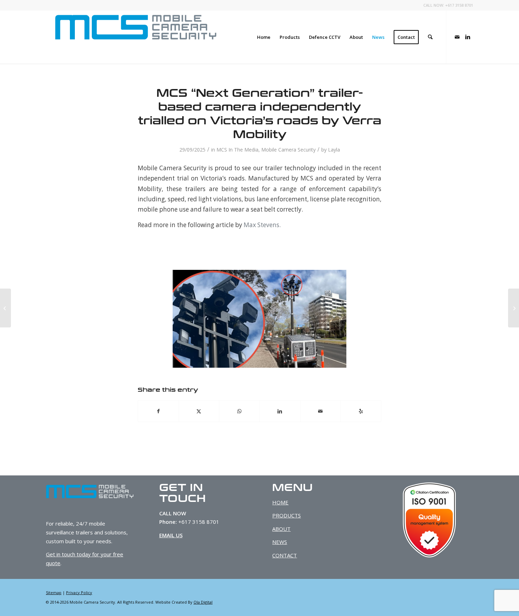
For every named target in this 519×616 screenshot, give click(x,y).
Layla (334, 149)
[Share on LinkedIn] (280, 411)
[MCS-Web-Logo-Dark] (135, 37)
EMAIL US (171, 535)
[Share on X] (199, 411)
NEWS (279, 541)
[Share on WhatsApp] (239, 411)
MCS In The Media (237, 149)
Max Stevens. (262, 225)
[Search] (430, 37)
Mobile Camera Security (288, 149)
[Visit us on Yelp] (361, 411)
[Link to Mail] (457, 36)
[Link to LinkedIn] (468, 36)
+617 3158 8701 (459, 5)
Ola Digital (203, 602)
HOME (280, 502)
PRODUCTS (286, 515)
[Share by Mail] (320, 411)
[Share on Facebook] (158, 411)
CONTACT (284, 555)
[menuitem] (263, 37)
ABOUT (281, 528)
